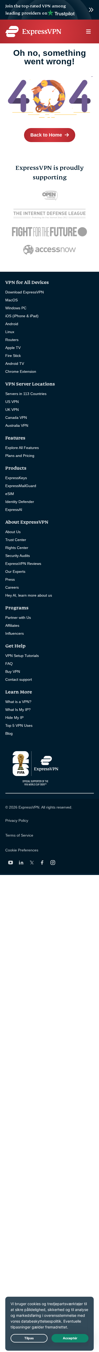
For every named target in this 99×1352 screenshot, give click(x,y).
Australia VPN (16, 425)
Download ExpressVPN (24, 292)
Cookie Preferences (21, 850)
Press (10, 579)
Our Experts (15, 571)
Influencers (14, 633)
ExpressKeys (16, 478)
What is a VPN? (18, 702)
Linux (9, 332)
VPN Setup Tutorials (22, 656)
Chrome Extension (20, 371)
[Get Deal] (49, 10)
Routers (11, 340)
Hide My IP (14, 717)
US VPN (12, 402)
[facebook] (42, 862)
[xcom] (31, 862)
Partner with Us (18, 617)
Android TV (14, 363)
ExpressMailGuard (20, 486)
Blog (9, 733)
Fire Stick (13, 355)
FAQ (9, 663)
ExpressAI (13, 509)
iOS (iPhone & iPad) (22, 316)
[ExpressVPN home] (33, 31)
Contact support (18, 679)
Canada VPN (16, 417)
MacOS (11, 300)
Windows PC (15, 308)
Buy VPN (12, 671)
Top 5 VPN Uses (18, 725)
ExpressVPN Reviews (23, 563)
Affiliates (12, 625)
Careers (12, 587)
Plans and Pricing (19, 455)
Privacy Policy (16, 820)
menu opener (88, 31)
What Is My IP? (18, 709)
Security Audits (17, 555)
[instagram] (53, 862)
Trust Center (15, 540)
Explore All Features (22, 448)
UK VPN (12, 409)
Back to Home (46, 135)
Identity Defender (19, 502)
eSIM (9, 494)
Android (11, 324)
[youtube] (10, 862)
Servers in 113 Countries (25, 394)
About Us (13, 532)
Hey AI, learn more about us (28, 595)
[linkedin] (21, 862)
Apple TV (13, 348)
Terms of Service (19, 835)
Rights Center (16, 548)
